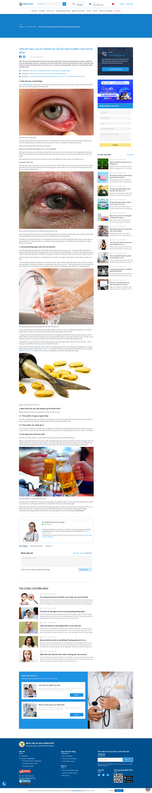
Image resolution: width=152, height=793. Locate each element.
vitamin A (45, 349)
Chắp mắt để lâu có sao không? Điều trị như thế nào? (60, 626)
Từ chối (111, 790)
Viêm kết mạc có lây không (36, 546)
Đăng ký (121, 4)
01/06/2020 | (46, 71)
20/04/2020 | (44, 73)
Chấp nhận (119, 790)
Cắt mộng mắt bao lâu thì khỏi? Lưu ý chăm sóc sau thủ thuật (64, 597)
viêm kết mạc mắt (27, 351)
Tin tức (89, 11)
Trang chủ (22, 27)
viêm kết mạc (49, 546)
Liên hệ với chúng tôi (115, 69)
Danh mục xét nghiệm (105, 11)
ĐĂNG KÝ (127, 760)
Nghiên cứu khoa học (78, 11)
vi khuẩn (47, 149)
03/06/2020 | (53, 76)
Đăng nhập (129, 4)
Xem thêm (130, 155)
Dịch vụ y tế (50, 11)
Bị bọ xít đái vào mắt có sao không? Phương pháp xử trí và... (63, 640)
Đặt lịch (76, 695)
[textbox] (115, 128)
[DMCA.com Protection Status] (25, 782)
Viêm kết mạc (28, 85)
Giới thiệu (42, 11)
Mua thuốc (117, 11)
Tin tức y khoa (32, 27)
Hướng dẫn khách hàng (63, 11)
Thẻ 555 (95, 11)
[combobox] (115, 129)
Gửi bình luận (84, 569)
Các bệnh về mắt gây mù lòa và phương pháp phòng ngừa (62, 611)
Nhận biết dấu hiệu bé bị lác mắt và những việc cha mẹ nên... (64, 654)
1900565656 (24, 756)
